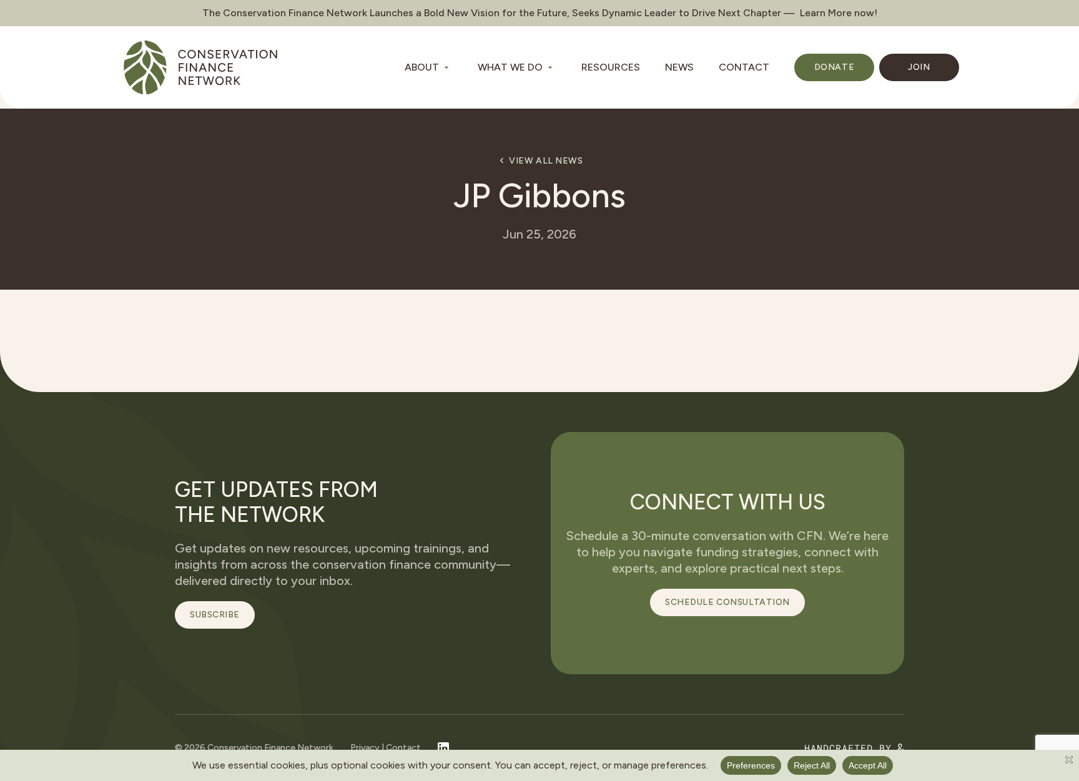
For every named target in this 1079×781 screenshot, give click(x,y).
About (422, 67)
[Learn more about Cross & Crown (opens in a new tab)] (854, 748)
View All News (546, 161)
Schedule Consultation (727, 602)
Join (919, 67)
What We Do (510, 67)
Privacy (365, 747)
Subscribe (215, 614)
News (679, 67)
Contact (744, 67)
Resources (610, 67)
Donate (834, 67)
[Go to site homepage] (200, 67)
